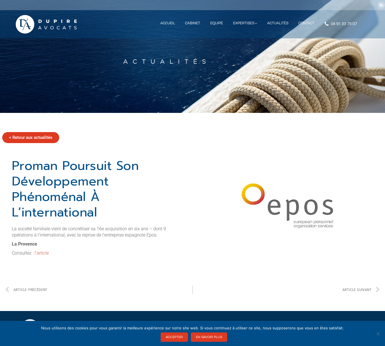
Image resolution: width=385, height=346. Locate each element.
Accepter (174, 337)
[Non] (378, 333)
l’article (42, 253)
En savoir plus (209, 337)
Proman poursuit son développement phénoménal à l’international (75, 189)
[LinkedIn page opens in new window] (381, 5)
